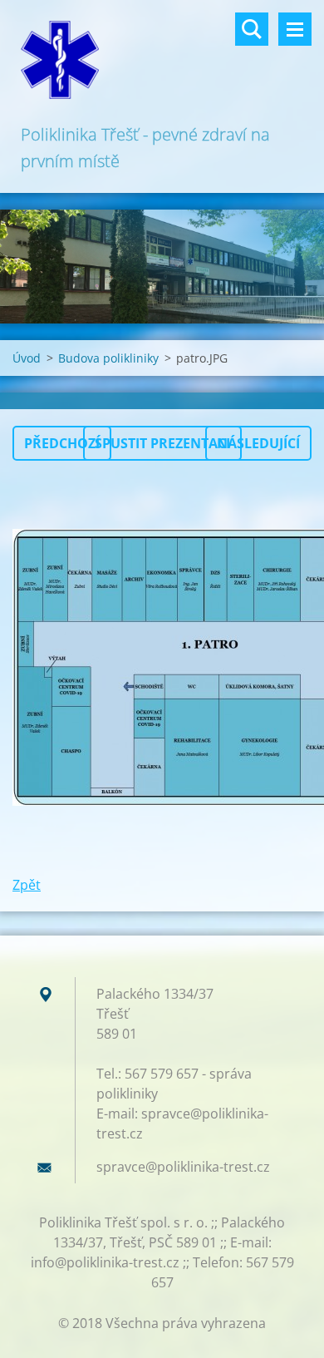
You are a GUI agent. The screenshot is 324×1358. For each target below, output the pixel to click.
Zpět (26, 885)
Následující (258, 443)
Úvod (26, 358)
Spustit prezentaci (162, 443)
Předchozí (62, 443)
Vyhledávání (251, 29)
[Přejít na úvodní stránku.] (162, 60)
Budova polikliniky (108, 358)
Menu (295, 29)
